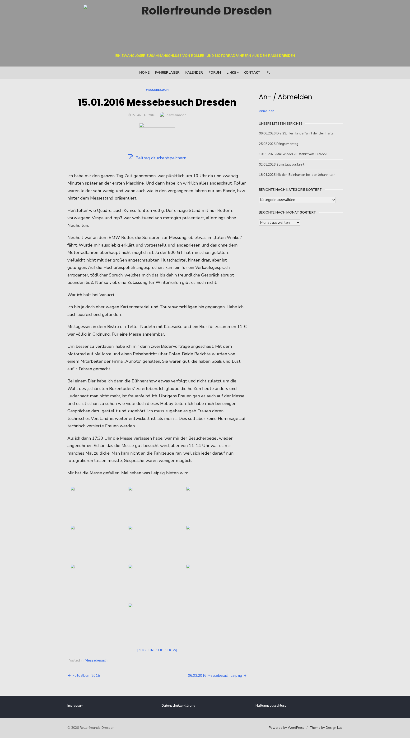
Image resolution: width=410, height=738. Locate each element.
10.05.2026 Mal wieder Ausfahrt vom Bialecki (293, 154)
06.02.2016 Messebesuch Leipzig (215, 675)
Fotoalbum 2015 (86, 675)
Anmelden (266, 111)
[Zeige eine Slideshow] (157, 650)
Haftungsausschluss (271, 705)
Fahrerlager (167, 72)
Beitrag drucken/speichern (160, 158)
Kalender (194, 72)
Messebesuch (157, 90)
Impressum (75, 705)
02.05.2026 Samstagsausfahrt (281, 164)
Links (231, 72)
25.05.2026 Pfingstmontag (278, 144)
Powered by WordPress (286, 727)
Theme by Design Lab (326, 727)
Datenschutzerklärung (178, 705)
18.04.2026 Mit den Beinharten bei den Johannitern (297, 174)
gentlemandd (176, 115)
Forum (215, 72)
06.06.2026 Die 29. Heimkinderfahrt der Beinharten (297, 133)
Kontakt (252, 72)
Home (144, 72)
